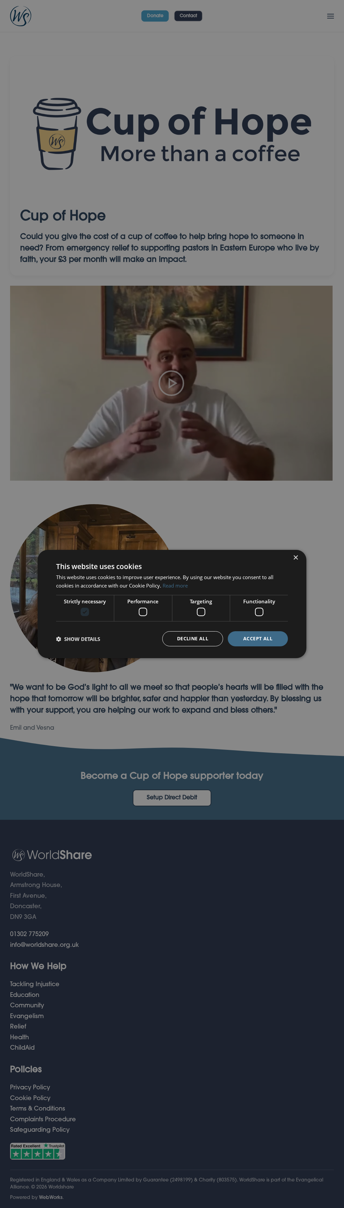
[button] (78, 639)
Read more (175, 585)
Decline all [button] (192, 638)
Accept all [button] (257, 638)
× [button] (295, 557)
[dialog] (172, 604)
